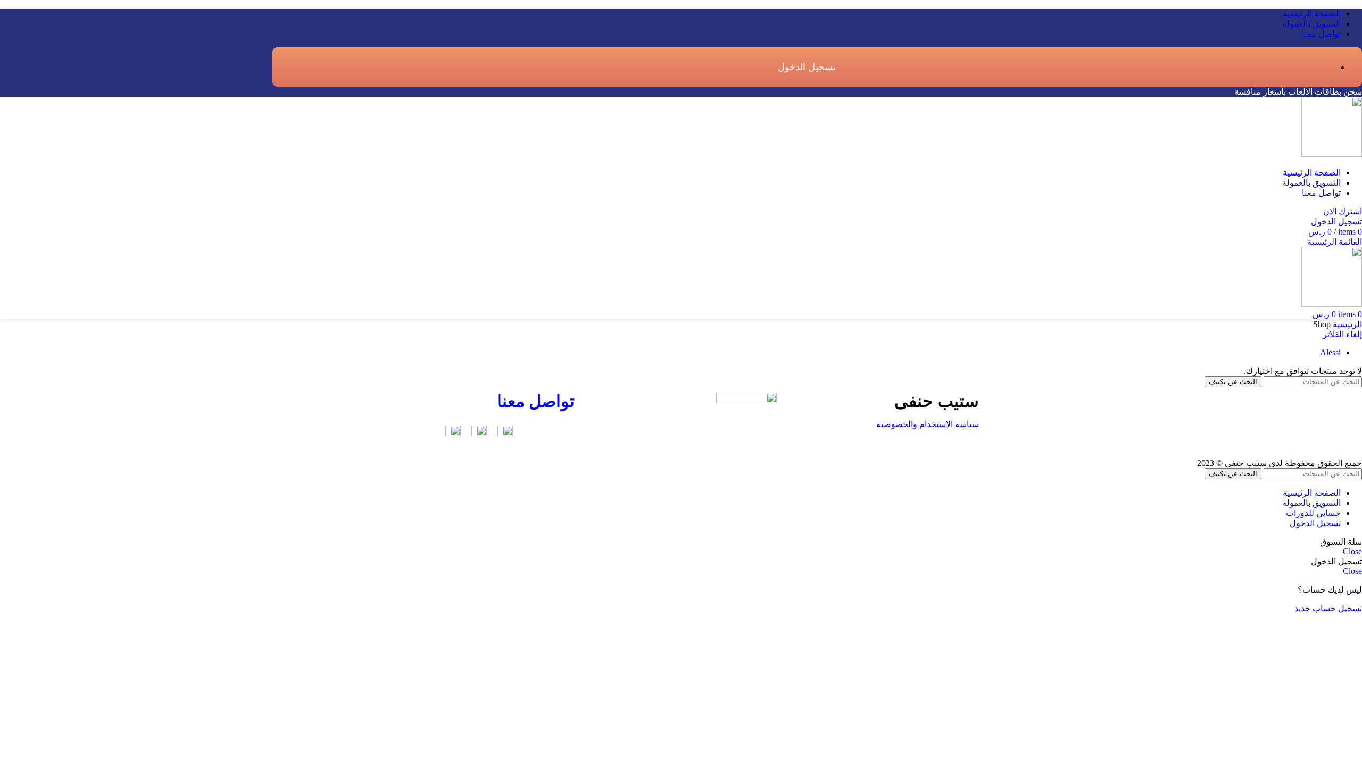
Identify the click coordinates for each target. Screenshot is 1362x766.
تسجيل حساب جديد (1328, 608)
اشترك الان (1342, 211)
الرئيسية (1346, 324)
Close (1352, 551)
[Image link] (505, 433)
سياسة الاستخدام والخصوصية (927, 424)
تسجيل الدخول (1315, 523)
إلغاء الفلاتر (1342, 334)
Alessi (1330, 352)
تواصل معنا (536, 401)
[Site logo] (1331, 154)
